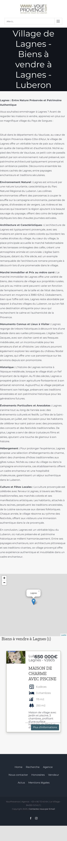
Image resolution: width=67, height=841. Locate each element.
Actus (21, 782)
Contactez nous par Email (42, 809)
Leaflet (63, 635)
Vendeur (53, 774)
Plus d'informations (45, 727)
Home (18, 767)
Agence (48, 767)
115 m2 (40, 699)
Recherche (33, 767)
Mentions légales (39, 782)
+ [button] (4, 578)
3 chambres (43, 693)
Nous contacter (18, 774)
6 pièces (41, 686)
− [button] (4, 583)
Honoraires (38, 774)
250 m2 (40, 705)
